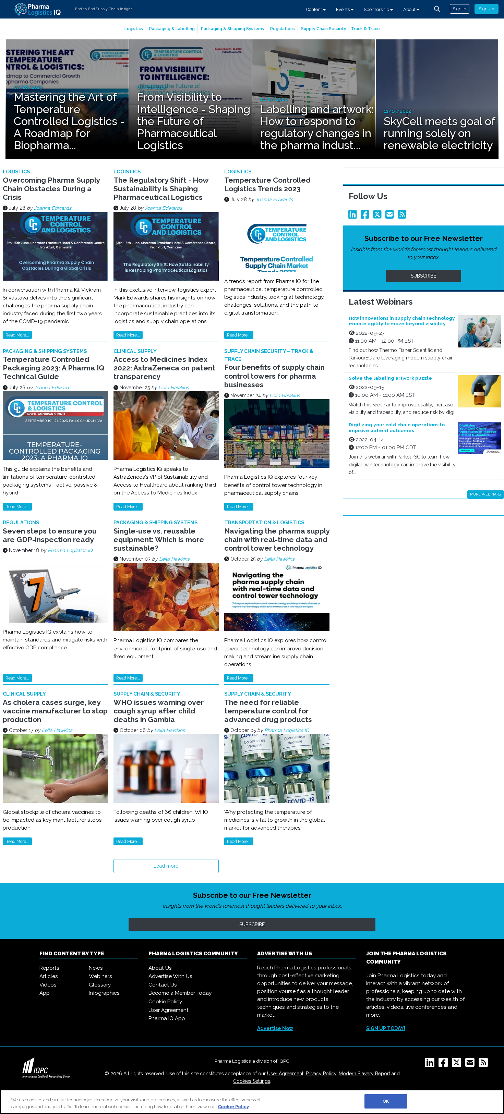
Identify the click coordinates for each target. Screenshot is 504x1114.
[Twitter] (378, 216)
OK (386, 1101)
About (410, 9)
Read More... (17, 335)
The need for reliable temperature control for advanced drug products (268, 711)
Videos (48, 985)
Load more (166, 866)
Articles (48, 976)
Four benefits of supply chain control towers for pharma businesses (274, 376)
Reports (49, 968)
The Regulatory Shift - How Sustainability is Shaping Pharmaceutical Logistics (160, 188)
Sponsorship (377, 9)
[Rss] (403, 216)
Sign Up (486, 8)
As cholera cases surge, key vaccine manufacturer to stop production (55, 711)
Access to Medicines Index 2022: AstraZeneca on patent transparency (164, 368)
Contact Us (162, 985)
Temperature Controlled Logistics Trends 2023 (267, 184)
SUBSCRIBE (423, 276)
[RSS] (485, 1065)
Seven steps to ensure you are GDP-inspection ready (50, 535)
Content (314, 9)
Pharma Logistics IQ (70, 550)
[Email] (390, 216)
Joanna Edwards (52, 208)
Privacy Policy (321, 1073)
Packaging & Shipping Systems (232, 28)
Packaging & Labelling (172, 28)
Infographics (104, 993)
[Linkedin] (353, 216)
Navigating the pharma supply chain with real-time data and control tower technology (276, 539)
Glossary (100, 985)
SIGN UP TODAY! (385, 1028)
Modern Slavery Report (364, 1073)
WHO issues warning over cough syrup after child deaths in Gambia (158, 711)
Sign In (459, 8)
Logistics (133, 28)
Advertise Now (275, 1028)
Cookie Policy (165, 1002)
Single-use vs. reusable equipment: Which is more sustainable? (158, 539)
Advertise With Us (170, 976)
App (44, 993)
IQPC (283, 1061)
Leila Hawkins (173, 387)
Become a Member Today (180, 993)
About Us (160, 968)
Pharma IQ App (166, 1018)
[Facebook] (366, 216)
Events (343, 9)
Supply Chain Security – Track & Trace (340, 28)
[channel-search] (437, 8)
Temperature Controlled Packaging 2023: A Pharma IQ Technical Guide (54, 368)
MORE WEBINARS (485, 494)
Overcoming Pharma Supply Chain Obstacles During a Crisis (51, 188)
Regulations (282, 28)
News (96, 968)
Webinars (100, 976)
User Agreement (168, 1010)
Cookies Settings (251, 1081)
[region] (252, 1102)
